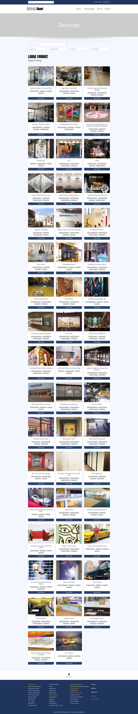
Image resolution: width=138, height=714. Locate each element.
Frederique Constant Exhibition (41, 333)
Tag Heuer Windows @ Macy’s (97, 195)
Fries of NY (69, 333)
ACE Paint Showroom (97, 230)
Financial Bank (41, 618)
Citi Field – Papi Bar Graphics (41, 124)
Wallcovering (52, 692)
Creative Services (102, 129)
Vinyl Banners (52, 690)
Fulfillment (52, 701)
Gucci (69, 161)
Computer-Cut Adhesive (102, 92)
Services (78, 9)
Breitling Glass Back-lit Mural (97, 264)
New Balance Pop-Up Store (69, 404)
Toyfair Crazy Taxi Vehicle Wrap (97, 546)
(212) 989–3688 (97, 2)
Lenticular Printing (41, 589)
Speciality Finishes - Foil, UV (56, 705)
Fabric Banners (44, 304)
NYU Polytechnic (97, 473)
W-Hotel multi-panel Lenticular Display (41, 583)
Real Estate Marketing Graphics (97, 510)
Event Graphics (36, 129)
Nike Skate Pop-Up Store (97, 439)
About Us (99, 9)
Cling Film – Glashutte (41, 230)
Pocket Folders (52, 703)
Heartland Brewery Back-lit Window (40, 368)
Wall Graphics (40, 93)
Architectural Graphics (34, 91)
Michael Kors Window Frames (41, 404)
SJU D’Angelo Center (97, 618)
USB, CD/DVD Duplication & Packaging (79, 686)
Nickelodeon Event (69, 439)
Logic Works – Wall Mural (69, 88)
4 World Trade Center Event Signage (69, 230)
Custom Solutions (74, 703)
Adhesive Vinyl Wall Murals (64, 91)
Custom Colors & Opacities (76, 697)
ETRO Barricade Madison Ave (97, 299)
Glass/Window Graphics (69, 129)
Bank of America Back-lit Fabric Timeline (41, 654)
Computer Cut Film (45, 198)
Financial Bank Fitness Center (41, 195)
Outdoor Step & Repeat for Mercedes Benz (41, 510)
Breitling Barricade (69, 264)
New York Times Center (40, 439)
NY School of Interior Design (41, 473)
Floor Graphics (100, 94)
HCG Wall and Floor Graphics (69, 124)
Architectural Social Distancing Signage (97, 89)
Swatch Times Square (69, 546)
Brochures (51, 699)
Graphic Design (77, 656)
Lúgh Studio (82, 712)
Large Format (49, 91)
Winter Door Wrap (69, 582)
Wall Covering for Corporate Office (41, 88)
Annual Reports (53, 697)
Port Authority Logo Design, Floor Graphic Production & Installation (97, 125)
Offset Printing (53, 695)
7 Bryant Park (97, 582)
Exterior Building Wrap (44, 129)
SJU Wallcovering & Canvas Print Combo (41, 547)
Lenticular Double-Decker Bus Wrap (69, 368)
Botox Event (41, 264)
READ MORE (41, 98)
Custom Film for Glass (33, 695)
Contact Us (108, 9)
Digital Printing (42, 91)
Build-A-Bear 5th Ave (41, 299)
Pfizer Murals (69, 510)
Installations (72, 93)
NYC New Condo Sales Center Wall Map (69, 474)
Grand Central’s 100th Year (97, 333)
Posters (51, 686)
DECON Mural (69, 299)
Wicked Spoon (69, 618)
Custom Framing (32, 705)
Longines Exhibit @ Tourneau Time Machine (97, 369)
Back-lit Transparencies (65, 165)
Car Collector (69, 653)
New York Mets (97, 404)
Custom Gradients (102, 476)
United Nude (41, 161)
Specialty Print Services (76, 684)
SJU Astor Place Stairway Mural (69, 195)
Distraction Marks (44, 444)
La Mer (97, 161)
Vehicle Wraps (52, 688)
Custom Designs (74, 699)
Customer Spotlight (89, 9)
